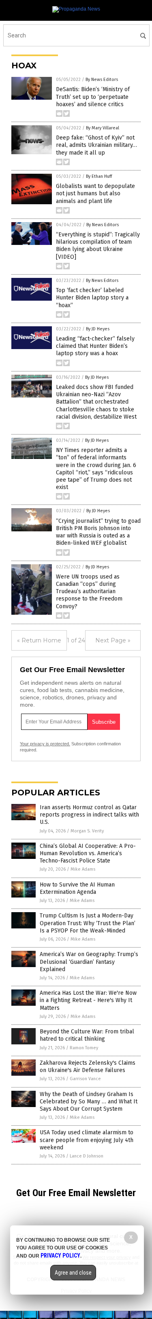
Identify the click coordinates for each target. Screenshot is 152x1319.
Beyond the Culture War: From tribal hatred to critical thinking (87, 1035)
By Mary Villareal (102, 128)
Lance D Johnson (86, 1156)
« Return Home (39, 640)
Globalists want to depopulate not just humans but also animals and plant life (95, 193)
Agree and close (73, 1272)
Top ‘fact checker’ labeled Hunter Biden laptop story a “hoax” (92, 297)
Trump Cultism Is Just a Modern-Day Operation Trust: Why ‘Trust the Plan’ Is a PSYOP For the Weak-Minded (87, 923)
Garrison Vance (85, 1078)
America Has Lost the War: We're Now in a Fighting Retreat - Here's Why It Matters (88, 1000)
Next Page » (113, 640)
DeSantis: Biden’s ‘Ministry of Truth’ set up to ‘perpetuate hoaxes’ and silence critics (93, 96)
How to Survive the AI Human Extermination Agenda (77, 888)
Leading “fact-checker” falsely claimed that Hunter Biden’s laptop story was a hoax (95, 346)
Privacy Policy (60, 1255)
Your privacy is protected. (45, 743)
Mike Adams (83, 869)
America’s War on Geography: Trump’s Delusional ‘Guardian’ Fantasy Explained (89, 961)
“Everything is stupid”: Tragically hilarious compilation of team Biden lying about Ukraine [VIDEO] (98, 245)
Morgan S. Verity (87, 831)
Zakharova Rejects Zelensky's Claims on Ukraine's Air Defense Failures (87, 1066)
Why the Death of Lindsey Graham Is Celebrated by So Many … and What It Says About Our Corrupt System (88, 1101)
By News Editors (102, 79)
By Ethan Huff (99, 176)
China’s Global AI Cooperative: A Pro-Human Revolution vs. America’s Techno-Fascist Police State (88, 853)
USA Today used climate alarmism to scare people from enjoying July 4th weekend (86, 1140)
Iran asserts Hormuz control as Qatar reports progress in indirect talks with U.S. (89, 814)
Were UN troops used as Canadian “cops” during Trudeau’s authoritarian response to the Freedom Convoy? (89, 591)
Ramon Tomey (84, 1047)
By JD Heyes (97, 329)
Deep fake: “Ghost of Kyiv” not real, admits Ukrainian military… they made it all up (96, 145)
